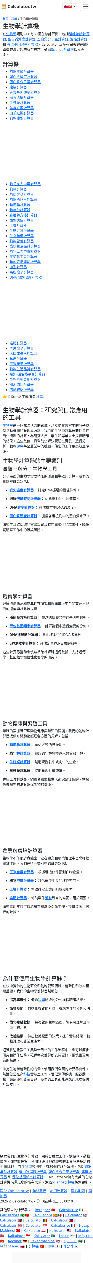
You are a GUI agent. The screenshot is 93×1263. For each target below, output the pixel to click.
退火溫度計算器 (22, 97)
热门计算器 (58, 1190)
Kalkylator (42, 1235)
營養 (48, 898)
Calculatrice (60, 1225)
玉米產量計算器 (22, 363)
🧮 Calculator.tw (18, 6)
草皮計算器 (18, 358)
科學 (14, 19)
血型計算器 (18, 267)
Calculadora (9, 1215)
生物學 (11, 34)
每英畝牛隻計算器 (23, 256)
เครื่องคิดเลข (9, 1246)
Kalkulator (32, 1230)
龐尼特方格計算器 (23, 215)
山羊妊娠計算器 (22, 113)
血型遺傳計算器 (22, 220)
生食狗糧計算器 (22, 235)
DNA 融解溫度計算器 (26, 277)
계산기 (68, 1246)
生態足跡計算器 (22, 230)
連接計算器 (78, 39)
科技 (26, 1074)
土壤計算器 (18, 225)
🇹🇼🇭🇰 (68, 7)
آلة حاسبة (70, 1241)
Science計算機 (62, 49)
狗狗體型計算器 (22, 118)
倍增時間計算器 (22, 389)
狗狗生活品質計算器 (25, 369)
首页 (6, 19)
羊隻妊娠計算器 (22, 107)
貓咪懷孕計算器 (22, 194)
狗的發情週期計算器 (25, 261)
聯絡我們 (39, 1190)
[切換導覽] (86, 6)
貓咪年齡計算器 (22, 71)
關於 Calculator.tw (14, 1190)
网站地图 (78, 1190)
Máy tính (85, 1235)
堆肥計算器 (18, 343)
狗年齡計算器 (20, 210)
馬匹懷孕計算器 (22, 272)
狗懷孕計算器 (20, 204)
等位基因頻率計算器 (22, 44)
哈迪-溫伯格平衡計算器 (27, 374)
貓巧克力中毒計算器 (25, 251)
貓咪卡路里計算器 (23, 199)
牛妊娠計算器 (20, 102)
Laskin (64, 1235)
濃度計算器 (26, 507)
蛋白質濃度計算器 (21, 39)
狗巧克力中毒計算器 (25, 184)
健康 (19, 446)
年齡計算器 (21, 753)
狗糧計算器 (18, 189)
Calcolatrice (68, 1209)
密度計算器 (25, 880)
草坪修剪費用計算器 (25, 379)
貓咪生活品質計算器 (25, 246)
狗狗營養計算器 (22, 241)
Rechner (15, 1241)
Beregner (42, 1209)
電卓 (51, 1246)
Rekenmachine (42, 1241)
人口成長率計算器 (23, 353)
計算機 (33, 1246)
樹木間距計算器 (22, 384)
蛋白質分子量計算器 (52, 39)
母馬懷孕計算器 (22, 348)
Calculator (73, 1215)
